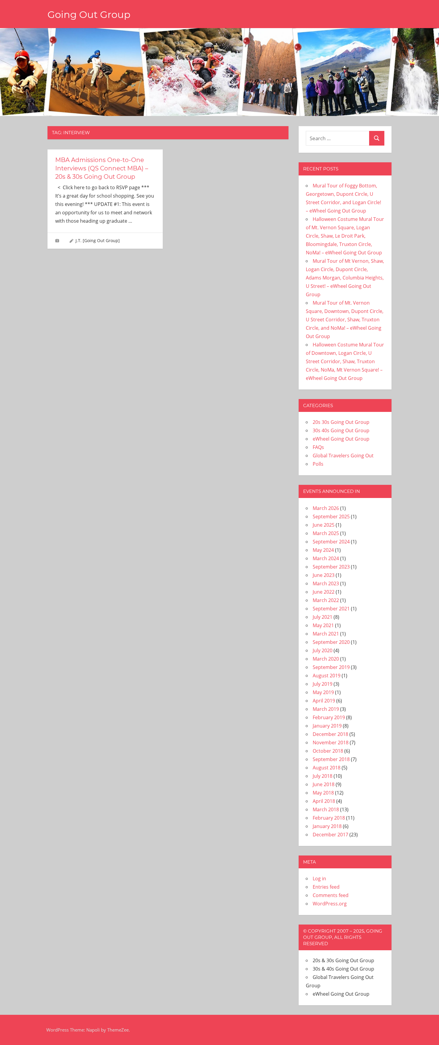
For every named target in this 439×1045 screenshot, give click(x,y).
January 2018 (327, 826)
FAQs (318, 447)
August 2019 (326, 675)
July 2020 (322, 650)
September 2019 (331, 667)
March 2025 (326, 533)
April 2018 (324, 801)
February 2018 (329, 818)
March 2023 (326, 583)
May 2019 (323, 692)
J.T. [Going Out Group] (98, 240)
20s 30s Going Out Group (341, 422)
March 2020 (326, 659)
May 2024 (323, 550)
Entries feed (326, 887)
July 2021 (322, 617)
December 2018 (330, 734)
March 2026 (326, 508)
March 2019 (326, 709)
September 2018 (331, 759)
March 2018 (326, 809)
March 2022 (326, 600)
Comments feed (331, 895)
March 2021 (326, 633)
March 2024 (326, 558)
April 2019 (324, 700)
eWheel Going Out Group (341, 439)
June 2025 (323, 525)
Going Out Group (89, 14)
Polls (318, 464)
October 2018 (328, 751)
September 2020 (331, 642)
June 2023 (323, 575)
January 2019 (327, 725)
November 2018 (331, 742)
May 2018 (323, 792)
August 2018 (326, 767)
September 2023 (331, 566)
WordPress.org (330, 903)
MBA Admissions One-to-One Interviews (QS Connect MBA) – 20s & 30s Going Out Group (101, 168)
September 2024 (331, 541)
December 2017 (330, 834)
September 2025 (331, 516)
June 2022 (323, 592)
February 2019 (329, 717)
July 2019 (322, 684)
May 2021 (323, 625)
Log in (319, 878)
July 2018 (322, 776)
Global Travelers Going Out (343, 455)
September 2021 (331, 608)
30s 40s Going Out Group (341, 430)
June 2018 (323, 784)
